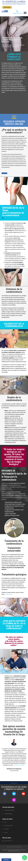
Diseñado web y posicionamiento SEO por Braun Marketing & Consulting (14, 850)
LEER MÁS (4, 173)
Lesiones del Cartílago (6, 46)
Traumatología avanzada (18, 45)
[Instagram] (14, 800)
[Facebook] (5, 794)
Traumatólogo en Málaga (7, 45)
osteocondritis (8, 594)
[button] (25, 13)
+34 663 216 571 (17, 13)
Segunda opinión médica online (14, 122)
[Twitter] (14, 794)
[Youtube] (23, 794)
